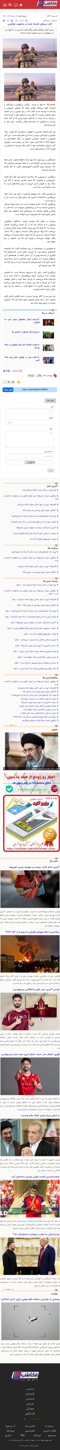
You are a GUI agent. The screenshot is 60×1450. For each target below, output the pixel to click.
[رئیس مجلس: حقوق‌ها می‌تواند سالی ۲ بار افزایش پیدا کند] (31, 751)
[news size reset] (21, 21)
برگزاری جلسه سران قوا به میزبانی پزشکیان (39, 720)
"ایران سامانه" (24, 1446)
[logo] (44, 4)
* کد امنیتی (48, 451)
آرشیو (8, 1435)
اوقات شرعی (49, 1430)
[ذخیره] (12, 20)
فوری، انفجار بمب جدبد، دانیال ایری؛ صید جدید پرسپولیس (30, 1054)
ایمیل (51, 418)
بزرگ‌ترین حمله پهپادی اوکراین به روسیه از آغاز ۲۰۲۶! (34, 717)
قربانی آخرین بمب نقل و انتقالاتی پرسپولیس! (36, 989)
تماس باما (30, 1426)
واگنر (39, 375)
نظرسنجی (30, 1430)
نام (52, 407)
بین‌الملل (46, 20)
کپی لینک (8, 389)
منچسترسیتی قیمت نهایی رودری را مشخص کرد (35, 1176)
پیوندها (10, 1430)
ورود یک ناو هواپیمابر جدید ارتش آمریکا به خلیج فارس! (33, 516)
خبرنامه (37, 1435)
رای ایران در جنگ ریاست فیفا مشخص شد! (39, 490)
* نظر (51, 429)
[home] (20, 5)
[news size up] (26, 21)
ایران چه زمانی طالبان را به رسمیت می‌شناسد (35, 640)
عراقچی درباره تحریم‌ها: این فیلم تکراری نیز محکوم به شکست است (31, 497)
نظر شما (50, 400)
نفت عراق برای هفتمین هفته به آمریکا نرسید (35, 668)
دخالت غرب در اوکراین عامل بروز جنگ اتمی (22, 358)
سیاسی (54, 20)
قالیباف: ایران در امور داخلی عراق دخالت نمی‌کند (37, 504)
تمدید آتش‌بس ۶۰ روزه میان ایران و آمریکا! (35, 645)
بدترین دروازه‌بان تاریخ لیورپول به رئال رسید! (35, 663)
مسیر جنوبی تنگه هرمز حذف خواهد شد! (37, 657)
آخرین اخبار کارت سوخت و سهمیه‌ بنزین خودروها (36, 527)
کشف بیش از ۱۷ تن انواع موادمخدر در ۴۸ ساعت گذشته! (33, 522)
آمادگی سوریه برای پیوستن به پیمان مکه (39, 510)
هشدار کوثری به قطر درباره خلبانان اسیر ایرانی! (34, 651)
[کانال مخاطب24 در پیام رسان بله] (31, 783)
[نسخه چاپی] (4, 20)
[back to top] (50, 1365)
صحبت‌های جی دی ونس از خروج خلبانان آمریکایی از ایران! (30, 1299)
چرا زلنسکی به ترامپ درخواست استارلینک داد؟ (36, 1234)
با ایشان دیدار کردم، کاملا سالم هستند (40, 1115)
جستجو (52, 1435)
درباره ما (49, 1426)
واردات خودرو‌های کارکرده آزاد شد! (43, 539)
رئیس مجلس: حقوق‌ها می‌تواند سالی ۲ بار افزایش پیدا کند (38, 768)
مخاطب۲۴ (51, 104)
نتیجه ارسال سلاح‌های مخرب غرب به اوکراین (22, 321)
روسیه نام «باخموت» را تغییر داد (25, 332)
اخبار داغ (54, 861)
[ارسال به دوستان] (8, 20)
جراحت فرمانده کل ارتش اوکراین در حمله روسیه (22, 346)
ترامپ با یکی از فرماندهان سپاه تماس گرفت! (38, 713)
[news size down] (16, 21)
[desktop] (16, 5)
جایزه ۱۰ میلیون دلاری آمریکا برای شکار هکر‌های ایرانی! (34, 533)
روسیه (31, 375)
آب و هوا (10, 1426)
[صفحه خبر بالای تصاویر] (31, 823)
